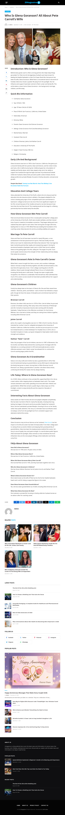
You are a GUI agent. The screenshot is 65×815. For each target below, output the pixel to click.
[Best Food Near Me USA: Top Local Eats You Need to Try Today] (8, 771)
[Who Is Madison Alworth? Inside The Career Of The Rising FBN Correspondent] (18, 559)
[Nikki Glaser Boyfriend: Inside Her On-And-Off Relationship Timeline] (47, 533)
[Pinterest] (6, 84)
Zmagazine (23, 809)
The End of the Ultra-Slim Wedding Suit (24, 588)
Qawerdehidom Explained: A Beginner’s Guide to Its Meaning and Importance (36, 760)
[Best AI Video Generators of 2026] (8, 615)
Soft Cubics (45, 809)
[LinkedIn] (6, 80)
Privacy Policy (34, 805)
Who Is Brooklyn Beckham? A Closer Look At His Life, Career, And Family (18, 544)
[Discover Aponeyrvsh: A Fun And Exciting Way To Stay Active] (8, 729)
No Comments (28, 24)
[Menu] (7, 2)
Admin (11, 24)
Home (18, 805)
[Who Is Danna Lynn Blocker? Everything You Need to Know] (8, 712)
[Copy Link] (6, 92)
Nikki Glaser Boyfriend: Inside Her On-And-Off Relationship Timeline (46, 544)
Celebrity (7, 11)
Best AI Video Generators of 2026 (22, 612)
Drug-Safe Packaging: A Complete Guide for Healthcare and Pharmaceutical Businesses (35, 604)
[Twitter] (6, 76)
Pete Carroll (48, 422)
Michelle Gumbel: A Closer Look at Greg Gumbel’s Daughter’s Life (32, 718)
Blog (6, 690)
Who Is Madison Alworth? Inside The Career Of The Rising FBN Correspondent (17, 570)
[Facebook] (6, 72)
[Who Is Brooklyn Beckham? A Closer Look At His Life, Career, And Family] (18, 533)
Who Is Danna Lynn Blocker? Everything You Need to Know (30, 710)
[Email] (6, 88)
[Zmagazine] (32, 2)
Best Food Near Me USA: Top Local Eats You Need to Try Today (31, 769)
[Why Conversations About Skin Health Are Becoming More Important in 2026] (8, 624)
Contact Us (44, 805)
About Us (25, 805)
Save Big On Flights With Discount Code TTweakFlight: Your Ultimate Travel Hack (35, 702)
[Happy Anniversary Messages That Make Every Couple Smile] (32, 671)
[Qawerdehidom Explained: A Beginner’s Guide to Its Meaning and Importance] (8, 762)
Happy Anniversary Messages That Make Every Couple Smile (26, 693)
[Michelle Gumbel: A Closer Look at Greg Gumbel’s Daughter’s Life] (8, 720)
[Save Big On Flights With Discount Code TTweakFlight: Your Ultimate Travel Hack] (8, 703)
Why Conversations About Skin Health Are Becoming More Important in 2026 (36, 621)
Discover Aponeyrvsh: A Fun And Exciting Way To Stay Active (31, 727)
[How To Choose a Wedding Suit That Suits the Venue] (8, 597)
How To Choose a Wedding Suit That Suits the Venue (28, 594)
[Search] (58, 2)
